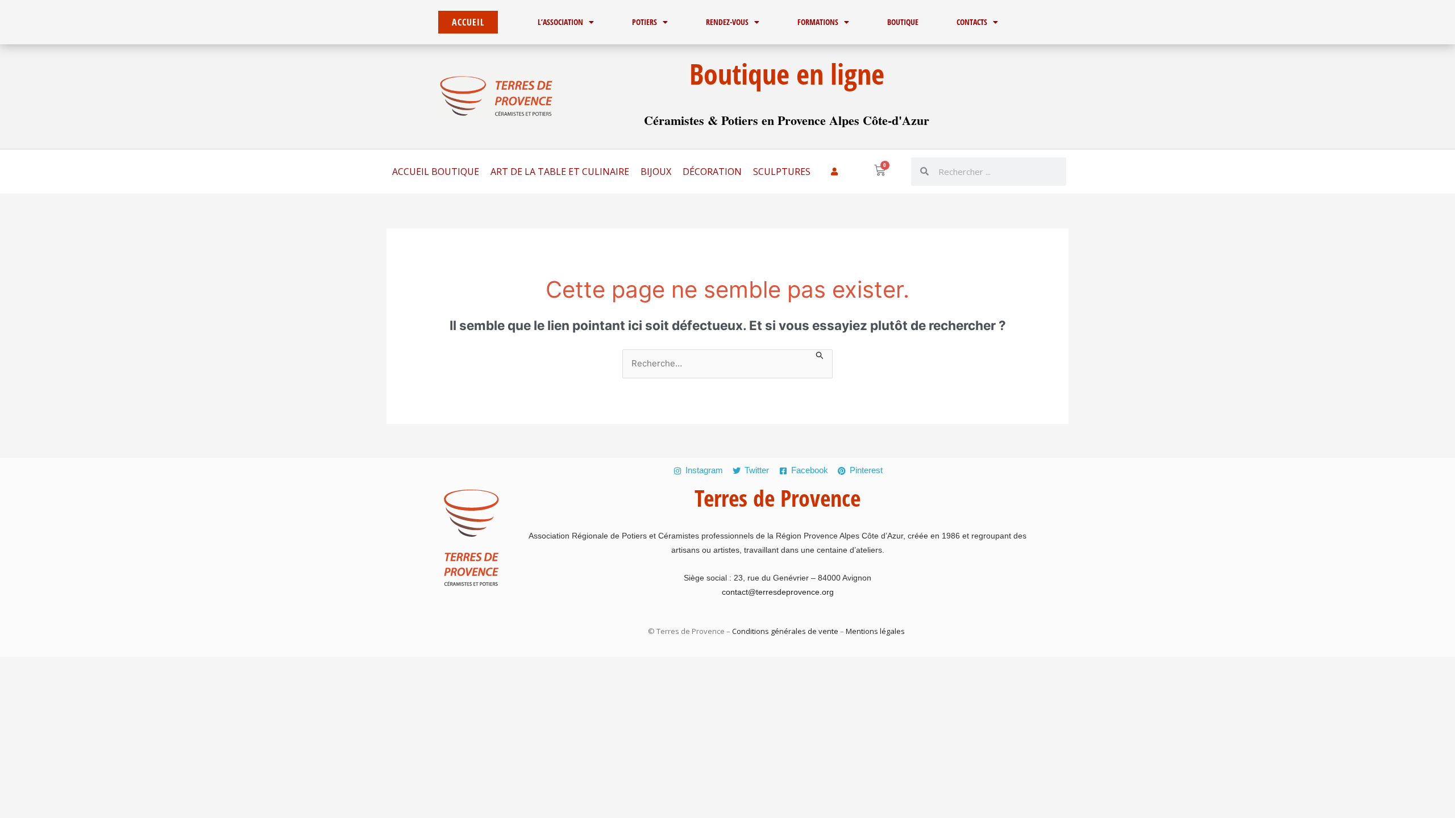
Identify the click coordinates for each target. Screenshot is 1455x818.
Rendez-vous (727, 21)
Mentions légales (874, 631)
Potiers (644, 21)
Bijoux (656, 171)
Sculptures (781, 171)
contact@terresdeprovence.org (778, 591)
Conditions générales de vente (785, 631)
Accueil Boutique (435, 171)
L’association (560, 21)
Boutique (902, 21)
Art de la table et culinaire (559, 171)
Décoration (712, 171)
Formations (817, 21)
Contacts (972, 21)
